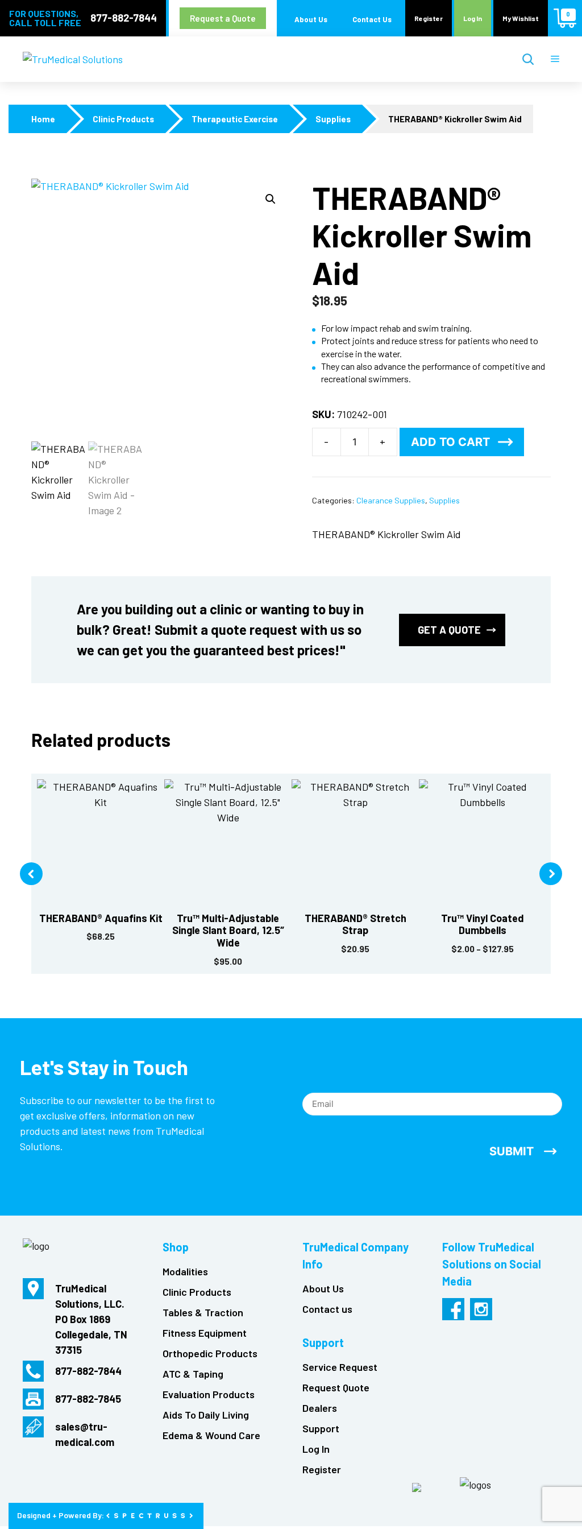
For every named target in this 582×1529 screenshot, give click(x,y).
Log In (472, 18)
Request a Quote (223, 18)
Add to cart (450, 442)
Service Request (339, 1367)
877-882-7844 (123, 17)
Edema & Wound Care (211, 1435)
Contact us (327, 1309)
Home (43, 119)
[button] (270, 199)
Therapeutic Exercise (235, 119)
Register (428, 18)
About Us (310, 19)
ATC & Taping (193, 1373)
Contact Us (372, 19)
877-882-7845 (88, 1398)
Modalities (185, 1271)
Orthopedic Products (210, 1353)
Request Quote (335, 1387)
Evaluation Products (209, 1394)
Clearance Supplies (390, 500)
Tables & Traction (203, 1312)
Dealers (319, 1408)
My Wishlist (520, 18)
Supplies (333, 119)
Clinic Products (123, 119)
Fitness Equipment (205, 1332)
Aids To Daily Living (206, 1414)
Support (320, 1428)
